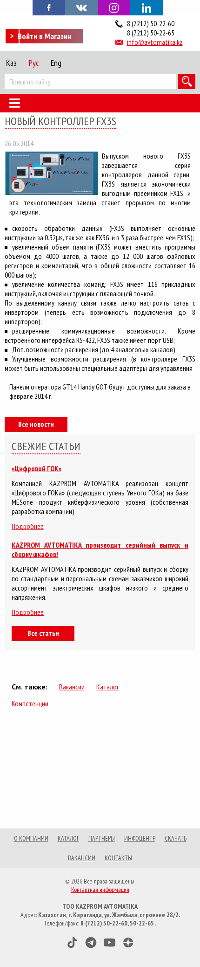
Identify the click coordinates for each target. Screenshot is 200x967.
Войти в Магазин (44, 36)
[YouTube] (109, 942)
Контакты (118, 858)
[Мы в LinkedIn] (146, 7)
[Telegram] (91, 942)
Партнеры (101, 838)
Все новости (36, 424)
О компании (31, 838)
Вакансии (72, 686)
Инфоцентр (139, 838)
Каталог (107, 686)
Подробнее (28, 526)
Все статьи (43, 633)
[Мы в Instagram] (114, 7)
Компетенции (30, 703)
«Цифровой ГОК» (36, 468)
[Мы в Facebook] (49, 7)
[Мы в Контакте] (81, 7)
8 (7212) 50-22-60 (150, 23)
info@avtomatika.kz (155, 42)
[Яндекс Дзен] (128, 942)
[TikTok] (72, 942)
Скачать (176, 838)
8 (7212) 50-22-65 (150, 32)
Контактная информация (100, 889)
